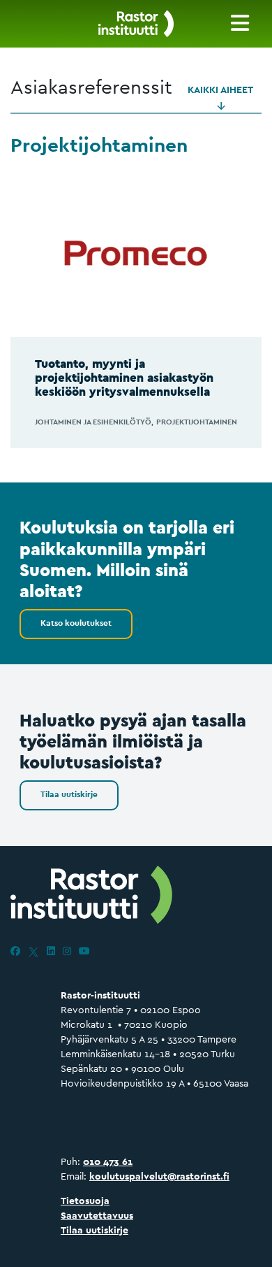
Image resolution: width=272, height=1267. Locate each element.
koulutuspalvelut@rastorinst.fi (159, 1176)
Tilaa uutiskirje (69, 794)
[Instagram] (67, 951)
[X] (33, 951)
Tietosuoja (85, 1200)
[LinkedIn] (51, 951)
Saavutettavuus (97, 1215)
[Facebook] (15, 951)
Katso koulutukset (76, 623)
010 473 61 (108, 1161)
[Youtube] (84, 951)
